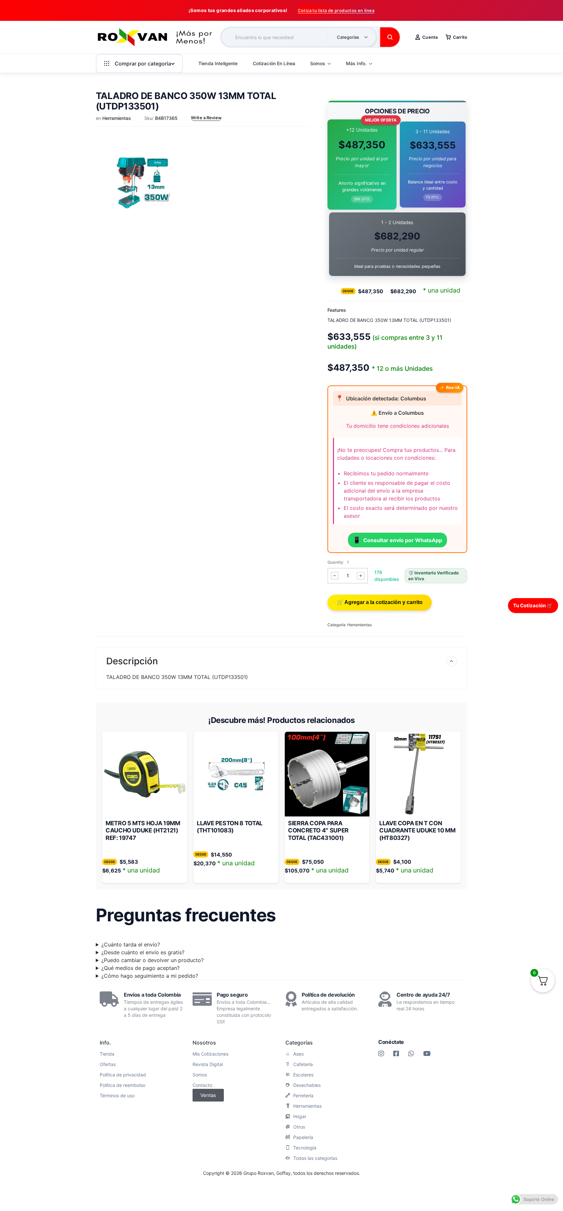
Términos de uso (117, 1095)
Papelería (303, 1137)
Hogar (299, 1116)
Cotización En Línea (274, 63)
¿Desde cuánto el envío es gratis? (142, 952)
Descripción (132, 661)
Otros (299, 1127)
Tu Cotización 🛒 (533, 605)
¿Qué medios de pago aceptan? (140, 968)
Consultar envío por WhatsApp (397, 540)
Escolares (303, 1074)
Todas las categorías (315, 1158)
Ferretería (303, 1095)
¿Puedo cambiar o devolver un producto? (152, 960)
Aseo (298, 1054)
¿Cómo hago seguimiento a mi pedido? (149, 976)
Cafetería (303, 1064)
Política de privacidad (123, 1074)
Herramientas (116, 118)
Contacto (202, 1085)
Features (336, 310)
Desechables (307, 1085)
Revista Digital (208, 1064)
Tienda (107, 1054)
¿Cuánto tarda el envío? (130, 944)
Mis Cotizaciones (210, 1054)
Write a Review (206, 117)
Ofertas (108, 1064)
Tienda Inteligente (218, 63)
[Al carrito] (379, 603)
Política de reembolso (122, 1085)
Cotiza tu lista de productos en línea (336, 10)
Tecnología (304, 1147)
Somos (200, 1074)
